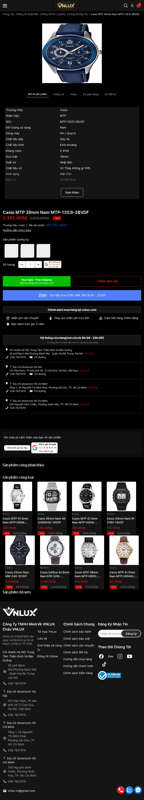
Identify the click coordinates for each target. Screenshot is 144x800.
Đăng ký (131, 633)
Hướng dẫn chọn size (17, 230)
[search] (133, 17)
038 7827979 (18, 357)
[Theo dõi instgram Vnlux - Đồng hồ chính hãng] (120, 656)
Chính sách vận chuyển (78, 645)
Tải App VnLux (47, 631)
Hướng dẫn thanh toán (78, 666)
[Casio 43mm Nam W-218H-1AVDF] (121, 496)
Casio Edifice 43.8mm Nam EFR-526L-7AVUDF (54, 576)
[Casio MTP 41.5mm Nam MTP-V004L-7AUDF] (17, 496)
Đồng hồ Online (47, 656)
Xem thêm (72, 192)
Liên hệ (42, 638)
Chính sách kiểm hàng (78, 673)
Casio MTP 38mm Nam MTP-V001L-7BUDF (86, 576)
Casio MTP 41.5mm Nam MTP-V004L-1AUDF (85, 522)
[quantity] (21, 264)
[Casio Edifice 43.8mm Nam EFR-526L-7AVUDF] (55, 550)
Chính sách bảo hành (77, 631)
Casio (22, 225)
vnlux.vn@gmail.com (21, 790)
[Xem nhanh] (27, 486)
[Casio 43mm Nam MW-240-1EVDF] (20, 550)
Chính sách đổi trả (75, 652)
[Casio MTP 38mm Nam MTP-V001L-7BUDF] (89, 550)
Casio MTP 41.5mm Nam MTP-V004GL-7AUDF (122, 576)
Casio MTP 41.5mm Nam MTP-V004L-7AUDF (15, 522)
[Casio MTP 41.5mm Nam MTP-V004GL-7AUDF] (124, 550)
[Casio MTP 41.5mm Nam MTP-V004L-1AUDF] (87, 496)
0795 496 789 (76, 295)
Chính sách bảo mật (76, 638)
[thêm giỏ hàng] (20, 486)
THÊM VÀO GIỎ (107, 281)
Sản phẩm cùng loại (18, 477)
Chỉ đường (40, 357)
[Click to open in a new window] (72, 53)
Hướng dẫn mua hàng (77, 659)
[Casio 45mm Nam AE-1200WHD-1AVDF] (52, 496)
